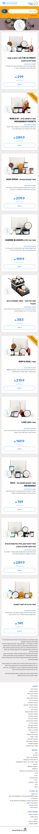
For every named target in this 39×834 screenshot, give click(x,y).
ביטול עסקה (34, 817)
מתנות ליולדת (33, 700)
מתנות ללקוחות (33, 714)
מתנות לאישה (33, 691)
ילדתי (36, 780)
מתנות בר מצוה (33, 730)
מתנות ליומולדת (33, 703)
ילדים (36, 775)
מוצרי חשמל (34, 737)
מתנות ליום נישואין (32, 698)
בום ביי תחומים (33, 782)
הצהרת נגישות (33, 814)
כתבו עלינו (34, 798)
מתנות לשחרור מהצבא (31, 705)
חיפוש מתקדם (33, 15)
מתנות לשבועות (33, 725)
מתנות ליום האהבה (32, 721)
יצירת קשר (34, 794)
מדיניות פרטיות (33, 821)
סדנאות (35, 764)
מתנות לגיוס (34, 696)
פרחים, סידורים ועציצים (31, 759)
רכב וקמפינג (34, 732)
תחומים (35, 750)
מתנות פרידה (33, 707)
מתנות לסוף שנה (32, 728)
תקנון (36, 819)
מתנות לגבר (34, 689)
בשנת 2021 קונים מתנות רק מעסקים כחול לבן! (23, 796)
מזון (36, 753)
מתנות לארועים (33, 716)
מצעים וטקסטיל (33, 743)
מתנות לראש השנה (32, 741)
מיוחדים (35, 755)
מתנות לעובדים (33, 718)
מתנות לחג (34, 709)
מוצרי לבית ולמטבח (32, 746)
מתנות (35, 686)
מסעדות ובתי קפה (32, 757)
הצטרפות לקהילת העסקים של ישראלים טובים (24, 801)
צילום (36, 787)
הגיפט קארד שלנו (32, 803)
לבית (36, 773)
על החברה (33, 791)
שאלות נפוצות (33, 823)
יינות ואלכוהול (33, 778)
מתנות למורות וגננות (31, 712)
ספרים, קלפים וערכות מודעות (29, 771)
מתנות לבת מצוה (32, 693)
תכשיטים (35, 769)
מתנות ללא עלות (32, 739)
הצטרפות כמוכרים (12, 3)
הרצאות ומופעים (33, 766)
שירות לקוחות (33, 805)
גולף (36, 784)
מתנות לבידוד (33, 723)
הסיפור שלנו (34, 807)
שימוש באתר (32, 811)
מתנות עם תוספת (32, 734)
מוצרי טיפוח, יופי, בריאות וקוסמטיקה (27, 762)
